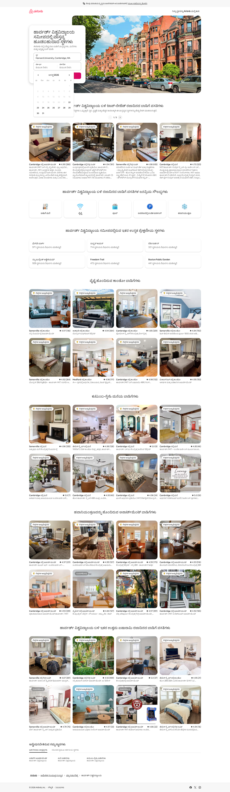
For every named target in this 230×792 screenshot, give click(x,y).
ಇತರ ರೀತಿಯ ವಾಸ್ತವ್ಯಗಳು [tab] (38, 750)
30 (38, 113)
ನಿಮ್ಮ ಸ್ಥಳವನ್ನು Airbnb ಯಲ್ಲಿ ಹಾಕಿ (185, 11)
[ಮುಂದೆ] (120, 117)
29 (69, 108)
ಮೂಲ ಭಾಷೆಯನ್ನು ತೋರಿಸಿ (137, 3)
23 (38, 108)
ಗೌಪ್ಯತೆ (50, 787)
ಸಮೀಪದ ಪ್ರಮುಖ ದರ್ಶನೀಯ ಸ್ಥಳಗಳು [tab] (65, 750)
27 (59, 108)
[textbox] (45, 67)
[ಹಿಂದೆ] (110, 117)
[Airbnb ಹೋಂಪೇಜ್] (36, 11)
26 (53, 108)
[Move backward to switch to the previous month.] (38, 75)
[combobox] (57, 58)
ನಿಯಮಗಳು (59, 787)
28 (64, 108)
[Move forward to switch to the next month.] (69, 75)
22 (69, 102)
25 (48, 108)
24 (43, 108)
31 (43, 113)
